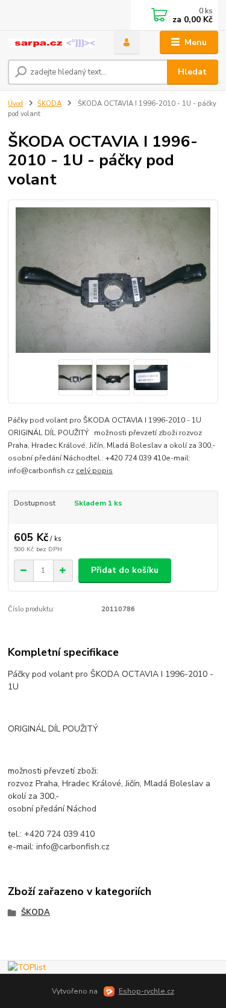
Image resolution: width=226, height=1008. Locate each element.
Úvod (15, 103)
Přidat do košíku (125, 570)
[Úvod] (51, 42)
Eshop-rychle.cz (146, 991)
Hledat (192, 72)
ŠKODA (49, 103)
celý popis (94, 470)
